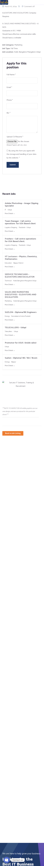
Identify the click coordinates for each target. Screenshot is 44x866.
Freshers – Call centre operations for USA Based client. (20, 240)
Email (9, 87)
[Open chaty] (6, 860)
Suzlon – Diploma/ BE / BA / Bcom (21, 358)
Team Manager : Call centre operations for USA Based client (20, 222)
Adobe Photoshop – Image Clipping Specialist (21, 205)
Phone (10, 100)
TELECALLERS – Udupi (15, 327)
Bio (8, 113)
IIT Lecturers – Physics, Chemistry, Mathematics (21, 258)
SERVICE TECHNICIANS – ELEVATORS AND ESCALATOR (19, 276)
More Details (9, 213)
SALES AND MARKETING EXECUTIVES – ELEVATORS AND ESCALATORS (20, 294)
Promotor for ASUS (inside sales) (20, 343)
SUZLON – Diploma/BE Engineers (20, 312)
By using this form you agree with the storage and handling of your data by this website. (21, 154)
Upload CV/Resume (15, 136)
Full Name (11, 74)
